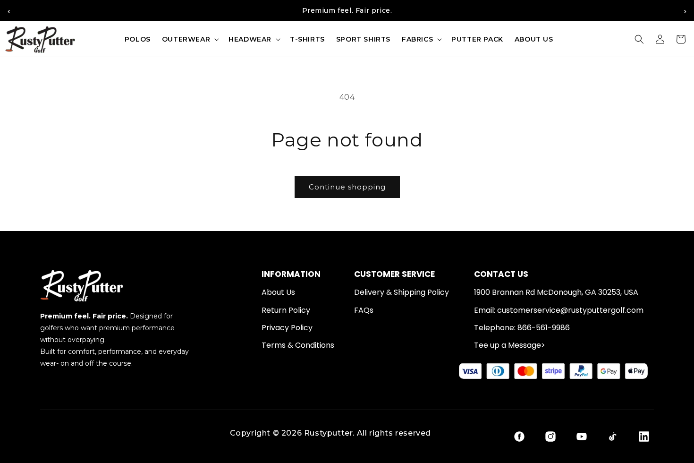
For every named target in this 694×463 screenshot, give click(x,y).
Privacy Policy (287, 328)
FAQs (363, 310)
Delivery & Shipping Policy (401, 292)
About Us (278, 292)
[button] (189, 39)
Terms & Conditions (298, 345)
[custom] (519, 436)
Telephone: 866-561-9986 (522, 328)
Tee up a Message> (509, 345)
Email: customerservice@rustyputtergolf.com (558, 310)
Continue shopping (347, 186)
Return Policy (286, 310)
